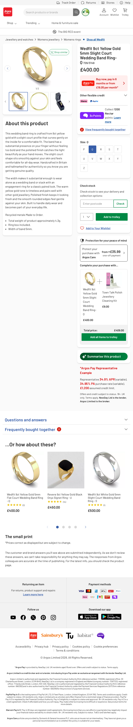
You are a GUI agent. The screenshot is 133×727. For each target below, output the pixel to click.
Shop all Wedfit (96, 39)
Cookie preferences (106, 646)
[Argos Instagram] (53, 617)
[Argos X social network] (33, 617)
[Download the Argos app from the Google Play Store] (111, 619)
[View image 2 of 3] (39, 101)
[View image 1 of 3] (18, 101)
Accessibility (23, 646)
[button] (59, 52)
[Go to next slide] (67, 68)
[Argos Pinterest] (43, 617)
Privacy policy (60, 646)
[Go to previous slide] (8, 68)
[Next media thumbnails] (69, 101)
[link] (104, 129)
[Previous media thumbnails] (5, 101)
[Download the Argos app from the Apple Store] (88, 619)
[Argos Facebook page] (23, 617)
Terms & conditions (67, 650)
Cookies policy (81, 646)
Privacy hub (41, 646)
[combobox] (48, 12)
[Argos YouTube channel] (13, 617)
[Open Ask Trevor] (85, 12)
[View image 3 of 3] (60, 101)
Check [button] (120, 203)
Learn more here (33, 594)
